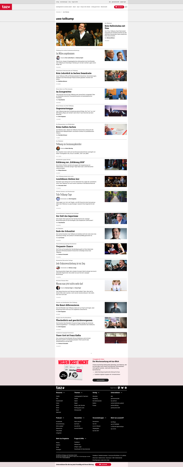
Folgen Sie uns (113, 388)
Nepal (75, 403)
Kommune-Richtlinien (114, 455)
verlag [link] (57, 2)
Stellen (94, 403)
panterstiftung (114, 405)
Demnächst (96, 421)
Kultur (57, 403)
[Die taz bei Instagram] (126, 388)
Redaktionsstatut (103, 455)
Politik (57, 396)
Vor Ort (95, 424)
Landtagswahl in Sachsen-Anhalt (81, 397)
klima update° (59, 426)
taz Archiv (113, 429)
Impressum (109, 458)
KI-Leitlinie (123, 455)
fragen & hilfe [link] (75, 2)
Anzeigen (58, 449)
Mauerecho (59, 428)
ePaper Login (77, 447)
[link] (64, 7)
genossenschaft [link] (115, 2)
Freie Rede (59, 430)
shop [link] (69, 2)
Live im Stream (97, 426)
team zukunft (77, 421)
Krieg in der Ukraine (79, 405)
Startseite (58, 12)
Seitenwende (118, 458)
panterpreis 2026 (115, 407)
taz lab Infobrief (78, 428)
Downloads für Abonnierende (82, 449)
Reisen (58, 442)
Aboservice (77, 444)
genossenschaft (115, 398)
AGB (113, 458)
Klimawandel (77, 410)
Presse (94, 405)
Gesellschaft (59, 401)
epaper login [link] (123, 2)
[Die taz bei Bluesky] (122, 388)
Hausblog (95, 398)
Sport (57, 405)
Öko (57, 398)
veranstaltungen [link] (63, 2)
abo (112, 396)
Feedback (77, 442)
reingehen (58, 433)
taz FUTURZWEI (115, 424)
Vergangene (96, 428)
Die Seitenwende (97, 401)
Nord (57, 410)
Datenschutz (101, 458)
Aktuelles (95, 396)
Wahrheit (58, 412)
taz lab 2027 (96, 430)
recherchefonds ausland (117, 403)
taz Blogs (113, 422)
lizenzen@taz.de (66, 457)
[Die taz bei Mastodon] (119, 388)
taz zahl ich (114, 401)
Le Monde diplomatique (117, 426)
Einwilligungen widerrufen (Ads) (101, 460)
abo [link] (110, 2)
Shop (57, 447)
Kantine (58, 445)
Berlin (57, 407)
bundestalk (59, 421)
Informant (95, 458)
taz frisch (76, 424)
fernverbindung (60, 424)
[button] (126, 7)
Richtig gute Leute (79, 407)
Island (76, 401)
